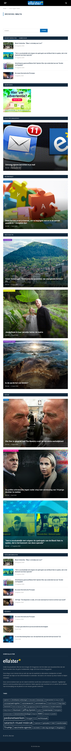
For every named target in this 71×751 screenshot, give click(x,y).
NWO (40, 713)
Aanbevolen (23, 38)
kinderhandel (48, 710)
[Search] (66, 3)
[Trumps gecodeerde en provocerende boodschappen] (8, 629)
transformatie (61, 723)
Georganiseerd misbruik (11, 450)
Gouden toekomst (9, 290)
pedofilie (53, 714)
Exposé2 (19, 706)
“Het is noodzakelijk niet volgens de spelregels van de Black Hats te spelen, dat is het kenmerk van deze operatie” (41, 54)
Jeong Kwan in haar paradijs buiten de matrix (24, 332)
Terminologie (8, 181)
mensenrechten (8, 714)
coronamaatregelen (12, 703)
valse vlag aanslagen (48, 728)
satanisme (37, 723)
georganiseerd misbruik (34, 706)
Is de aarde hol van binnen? (16, 383)
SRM (53, 723)
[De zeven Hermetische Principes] (8, 75)
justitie (39, 710)
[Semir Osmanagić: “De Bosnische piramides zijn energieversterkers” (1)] (35, 263)
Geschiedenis (7, 240)
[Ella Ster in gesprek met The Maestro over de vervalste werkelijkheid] (35, 423)
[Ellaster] (35, 3)
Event (14, 706)
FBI (25, 706)
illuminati (17, 710)
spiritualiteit (46, 723)
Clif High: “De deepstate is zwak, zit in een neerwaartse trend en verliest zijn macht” (40, 600)
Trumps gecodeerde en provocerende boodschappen (31, 626)
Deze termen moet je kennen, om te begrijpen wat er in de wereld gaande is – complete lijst (32, 222)
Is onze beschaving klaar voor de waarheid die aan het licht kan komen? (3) (38, 636)
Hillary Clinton (7, 710)
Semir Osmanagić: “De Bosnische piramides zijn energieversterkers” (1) (34, 280)
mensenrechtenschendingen (22, 714)
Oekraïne (47, 714)
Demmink (7, 706)
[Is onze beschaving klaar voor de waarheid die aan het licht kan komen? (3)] (8, 639)
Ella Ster (7, 168)
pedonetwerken (14, 718)
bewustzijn (40, 700)
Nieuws (6, 399)
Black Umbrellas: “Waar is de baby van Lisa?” (28, 43)
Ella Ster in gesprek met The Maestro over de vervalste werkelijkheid (34, 441)
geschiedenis (45, 706)
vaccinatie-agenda (22, 727)
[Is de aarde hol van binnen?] (35, 365)
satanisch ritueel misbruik (18, 722)
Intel (5, 501)
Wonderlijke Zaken (9, 341)
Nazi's (34, 714)
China (57, 700)
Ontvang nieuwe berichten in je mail (20, 165)
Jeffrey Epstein (29, 710)
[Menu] (5, 3)
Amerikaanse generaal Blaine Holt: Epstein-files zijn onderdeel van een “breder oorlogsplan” (39, 64)
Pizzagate (29, 718)
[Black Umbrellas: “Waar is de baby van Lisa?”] (8, 45)
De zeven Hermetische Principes (25, 73)
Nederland (7, 123)
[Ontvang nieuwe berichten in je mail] (35, 146)
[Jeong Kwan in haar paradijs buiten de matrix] (35, 314)
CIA (61, 700)
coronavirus (40, 703)
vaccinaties (36, 728)
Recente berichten (11, 38)
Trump (8, 727)
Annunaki (32, 700)
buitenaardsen (49, 700)
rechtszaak (43, 718)
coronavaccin (27, 703)
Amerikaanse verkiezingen (19, 700)
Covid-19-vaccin (52, 703)
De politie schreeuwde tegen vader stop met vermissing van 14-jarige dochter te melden (34, 491)
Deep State (61, 703)
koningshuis (58, 710)
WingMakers (60, 728)
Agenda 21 (7, 700)
